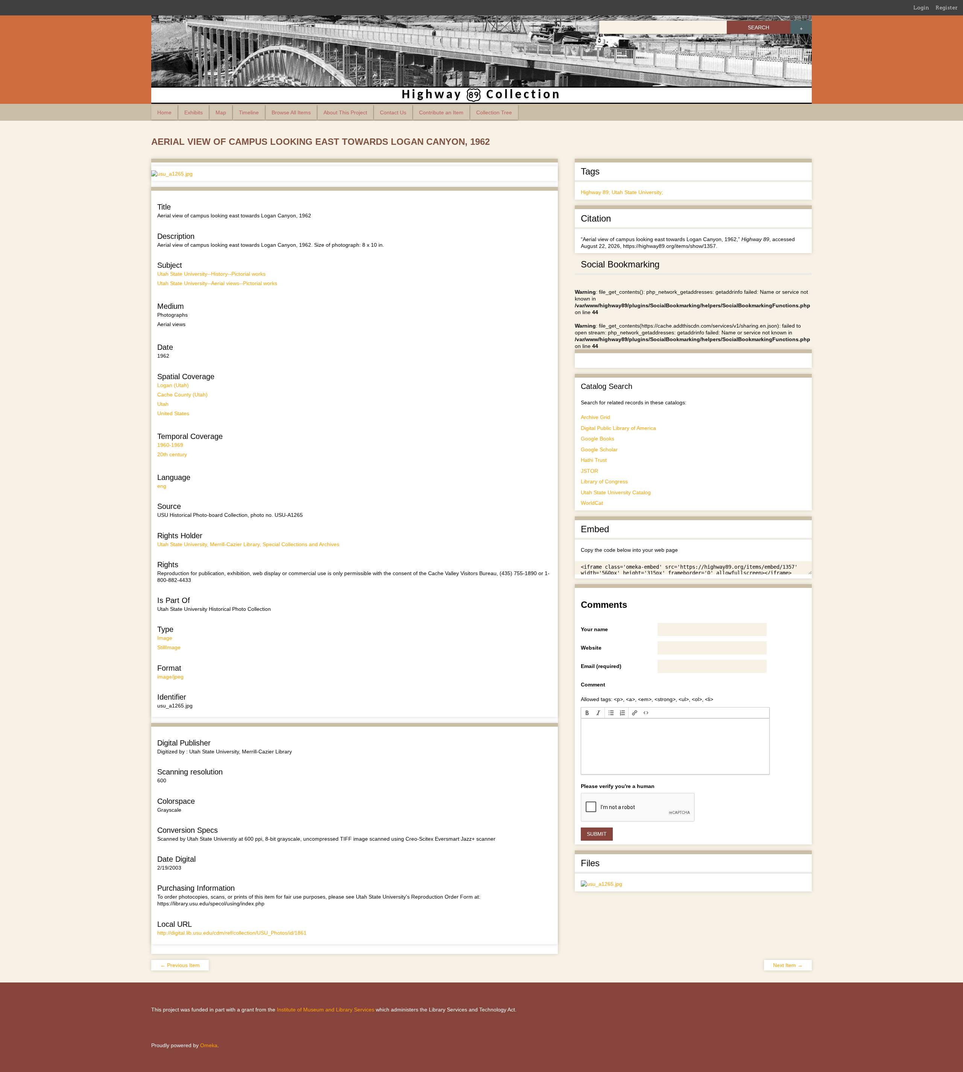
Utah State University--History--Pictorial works (211, 274)
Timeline (249, 112)
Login (921, 8)
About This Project (345, 112)
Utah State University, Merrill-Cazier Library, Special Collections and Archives (248, 544)
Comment (593, 685)
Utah (163, 404)
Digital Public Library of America (618, 428)
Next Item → (788, 965)
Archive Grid (595, 417)
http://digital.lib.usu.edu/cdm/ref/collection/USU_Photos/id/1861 (232, 933)
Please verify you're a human (618, 786)
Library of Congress (604, 481)
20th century (172, 454)
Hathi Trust (594, 460)
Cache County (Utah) (182, 395)
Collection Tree (494, 112)
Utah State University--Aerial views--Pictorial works (217, 283)
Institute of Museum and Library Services (325, 1010)
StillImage (169, 647)
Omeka (208, 1045)
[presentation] (587, 713)
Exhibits (193, 112)
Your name (594, 629)
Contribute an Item (441, 112)
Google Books (597, 439)
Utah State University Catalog (616, 492)
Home (164, 112)
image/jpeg (170, 677)
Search (758, 27)
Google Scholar (599, 449)
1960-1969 (170, 445)
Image (164, 638)
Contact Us (393, 112)
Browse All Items (291, 112)
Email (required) (601, 666)
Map (221, 112)
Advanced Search (801, 27)
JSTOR (589, 471)
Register (947, 8)
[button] (587, 712)
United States (173, 413)
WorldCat (592, 503)
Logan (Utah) (173, 385)
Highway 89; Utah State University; (622, 192)
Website (591, 648)
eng (161, 486)
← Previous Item (180, 965)
